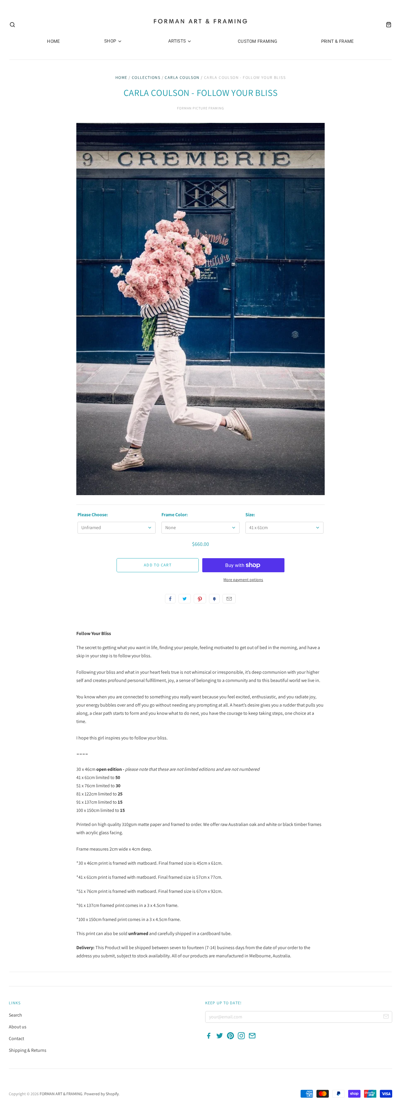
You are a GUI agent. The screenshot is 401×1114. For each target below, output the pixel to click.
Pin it (200, 598)
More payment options (243, 579)
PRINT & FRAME (337, 41)
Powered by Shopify (101, 1093)
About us (17, 1027)
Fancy (214, 598)
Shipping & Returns (27, 1050)
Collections (146, 77)
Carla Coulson (182, 77)
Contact (16, 1038)
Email (229, 598)
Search (15, 1015)
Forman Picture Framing (200, 108)
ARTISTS (177, 41)
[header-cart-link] (387, 25)
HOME (53, 41)
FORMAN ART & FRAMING (61, 1093)
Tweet (184, 598)
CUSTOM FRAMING (257, 41)
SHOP (110, 41)
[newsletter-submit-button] (386, 1017)
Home (121, 77)
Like (170, 598)
